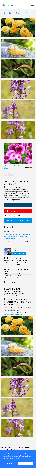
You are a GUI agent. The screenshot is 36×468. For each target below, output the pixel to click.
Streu (13, 238)
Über (26, 449)
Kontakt (27, 447)
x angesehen (12, 166)
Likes (6, 168)
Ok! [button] (26, 463)
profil (14, 253)
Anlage (6, 234)
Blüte (23, 234)
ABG (32, 447)
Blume (12, 234)
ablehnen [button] (10, 463)
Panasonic (20, 267)
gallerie (22, 253)
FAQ (6, 314)
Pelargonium (22, 236)
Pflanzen (7, 238)
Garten (27, 234)
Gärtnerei (13, 236)
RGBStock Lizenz (12, 288)
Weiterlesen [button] (15, 458)
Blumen (17, 234)
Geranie (7, 236)
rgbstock (10, 5)
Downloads (25, 166)
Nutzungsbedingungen (16, 314)
